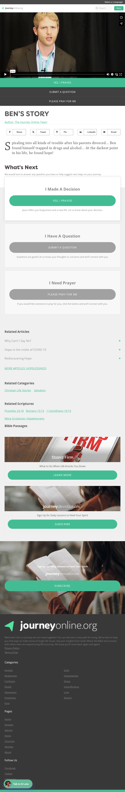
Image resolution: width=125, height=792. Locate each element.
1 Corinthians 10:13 (58, 411)
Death (8, 686)
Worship (9, 746)
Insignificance (71, 686)
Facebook (10, 768)
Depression (10, 692)
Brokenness (11, 675)
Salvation (40, 390)
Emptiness (10, 697)
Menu (118, 8)
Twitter (8, 773)
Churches (9, 741)
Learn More (63, 475)
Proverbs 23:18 (14, 411)
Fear (7, 703)
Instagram (10, 779)
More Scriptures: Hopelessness (24, 418)
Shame (68, 697)
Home (8, 719)
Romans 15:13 (35, 411)
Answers (9, 724)
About (8, 752)
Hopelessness (71, 675)
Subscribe (62, 524)
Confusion (10, 681)
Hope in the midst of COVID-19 (25, 350)
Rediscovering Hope (18, 358)
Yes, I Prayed (62, 82)
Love (66, 692)
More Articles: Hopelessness (25, 368)
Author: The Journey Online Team (26, 122)
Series (8, 735)
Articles (8, 730)
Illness (67, 681)
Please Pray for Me (62, 101)
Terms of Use (11, 652)
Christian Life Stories (18, 390)
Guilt (66, 670)
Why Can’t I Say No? (18, 341)
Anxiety (9, 670)
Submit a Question (62, 92)
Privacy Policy (12, 648)
